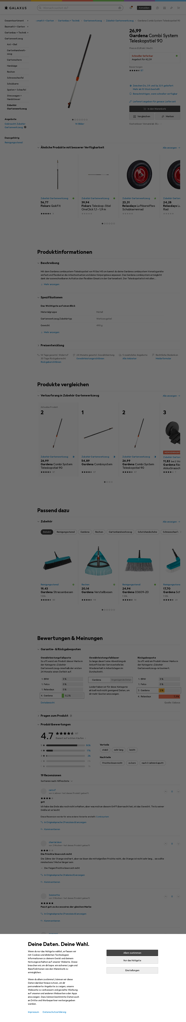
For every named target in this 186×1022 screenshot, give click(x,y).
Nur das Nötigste (132, 960)
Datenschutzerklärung (54, 1012)
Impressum (33, 1012)
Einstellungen (132, 970)
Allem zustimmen (132, 952)
